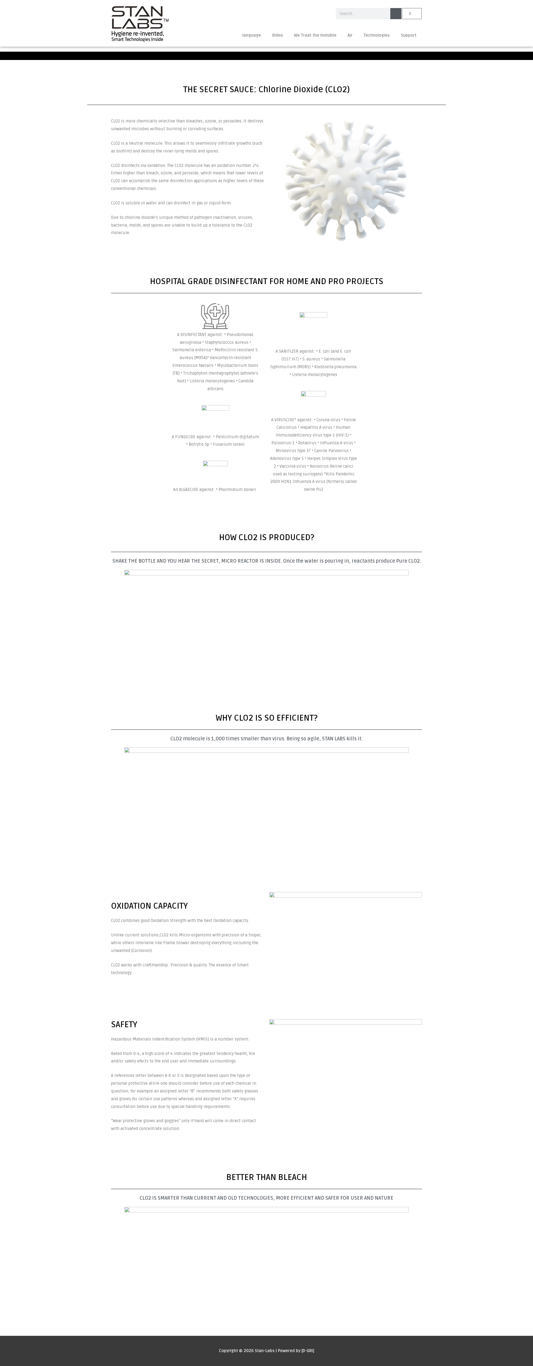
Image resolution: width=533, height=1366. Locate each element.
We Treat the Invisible (315, 35)
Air (350, 35)
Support (408, 35)
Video (277, 35)
